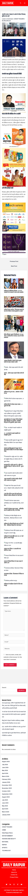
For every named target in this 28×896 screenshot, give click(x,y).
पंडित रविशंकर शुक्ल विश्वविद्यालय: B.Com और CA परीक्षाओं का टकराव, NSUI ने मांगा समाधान (14, 336)
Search (4, 687)
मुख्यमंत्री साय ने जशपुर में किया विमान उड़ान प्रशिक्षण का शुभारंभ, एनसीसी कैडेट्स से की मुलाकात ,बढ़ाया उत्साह (13, 421)
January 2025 (6, 814)
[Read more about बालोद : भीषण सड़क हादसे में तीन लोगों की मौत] (14, 368)
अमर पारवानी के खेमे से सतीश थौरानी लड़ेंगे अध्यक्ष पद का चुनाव (13, 480)
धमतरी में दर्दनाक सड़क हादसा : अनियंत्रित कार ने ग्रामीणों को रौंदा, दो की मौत (13, 509)
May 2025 (5, 806)
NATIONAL (5, 842)
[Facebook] (17, 884)
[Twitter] (6, 884)
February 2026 (6, 779)
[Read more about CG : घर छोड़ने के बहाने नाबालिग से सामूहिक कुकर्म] (14, 429)
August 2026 (6, 761)
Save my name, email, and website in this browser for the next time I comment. (13, 657)
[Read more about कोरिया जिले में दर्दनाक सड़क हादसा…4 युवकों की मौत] (14, 399)
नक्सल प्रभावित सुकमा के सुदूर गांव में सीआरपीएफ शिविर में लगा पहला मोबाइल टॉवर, (13, 450)
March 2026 (5, 776)
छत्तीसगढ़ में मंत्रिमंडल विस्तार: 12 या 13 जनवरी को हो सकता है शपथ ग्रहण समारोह (13, 291)
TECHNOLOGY (6, 850)
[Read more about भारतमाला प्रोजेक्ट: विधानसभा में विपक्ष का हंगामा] (14, 569)
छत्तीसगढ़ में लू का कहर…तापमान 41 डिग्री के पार (13, 393)
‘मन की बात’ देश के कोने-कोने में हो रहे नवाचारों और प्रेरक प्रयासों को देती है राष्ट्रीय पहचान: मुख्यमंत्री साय (14, 714)
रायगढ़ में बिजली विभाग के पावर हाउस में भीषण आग (13, 562)
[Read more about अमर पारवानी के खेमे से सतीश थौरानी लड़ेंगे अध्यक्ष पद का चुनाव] (14, 474)
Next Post (14, 266)
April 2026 (5, 773)
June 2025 (5, 803)
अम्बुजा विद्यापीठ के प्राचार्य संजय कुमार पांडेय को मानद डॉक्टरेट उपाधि (12, 361)
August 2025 (6, 797)
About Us (14, 872)
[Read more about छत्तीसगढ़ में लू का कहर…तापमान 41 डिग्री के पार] (14, 384)
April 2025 (5, 809)
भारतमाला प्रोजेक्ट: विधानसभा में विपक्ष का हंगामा (14, 574)
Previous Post (14, 261)
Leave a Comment (7, 19)
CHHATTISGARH (19, 19)
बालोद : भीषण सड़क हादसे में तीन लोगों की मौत (14, 374)
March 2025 (5, 812)
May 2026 (5, 770)
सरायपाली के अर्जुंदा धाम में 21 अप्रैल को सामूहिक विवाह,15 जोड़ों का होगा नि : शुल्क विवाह (13, 466)
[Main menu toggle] (25, 3)
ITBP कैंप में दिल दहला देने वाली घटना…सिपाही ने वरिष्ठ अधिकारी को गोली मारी (13, 495)
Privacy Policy (14, 877)
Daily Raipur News (7, 833)
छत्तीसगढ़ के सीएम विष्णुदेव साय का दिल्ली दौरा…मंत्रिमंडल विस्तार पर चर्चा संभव (13, 524)
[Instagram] (14, 884)
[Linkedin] (10, 884)
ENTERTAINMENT (7, 836)
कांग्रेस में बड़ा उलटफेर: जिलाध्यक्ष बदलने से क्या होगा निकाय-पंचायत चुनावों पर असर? (14, 310)
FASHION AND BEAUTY (9, 838)
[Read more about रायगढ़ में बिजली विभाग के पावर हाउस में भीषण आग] (14, 556)
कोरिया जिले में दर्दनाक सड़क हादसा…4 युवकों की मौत (13, 405)
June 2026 (5, 767)
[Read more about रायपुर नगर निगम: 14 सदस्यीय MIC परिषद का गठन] (14, 544)
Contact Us (14, 874)
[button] (20, 3)
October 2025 (6, 791)
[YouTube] (21, 884)
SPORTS (4, 847)
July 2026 (5, 764)
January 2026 (6, 782)
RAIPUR (4, 844)
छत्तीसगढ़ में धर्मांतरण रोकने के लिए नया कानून (13, 585)
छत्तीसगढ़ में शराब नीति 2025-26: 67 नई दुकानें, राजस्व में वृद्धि (13, 537)
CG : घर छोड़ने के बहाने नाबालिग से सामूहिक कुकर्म (12, 434)
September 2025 (7, 794)
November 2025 (7, 788)
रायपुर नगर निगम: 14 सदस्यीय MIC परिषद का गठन (12, 549)
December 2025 (7, 785)
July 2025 (5, 800)
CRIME (4, 830)
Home (14, 870)
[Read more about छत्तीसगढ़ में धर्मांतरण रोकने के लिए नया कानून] (10, 580)
